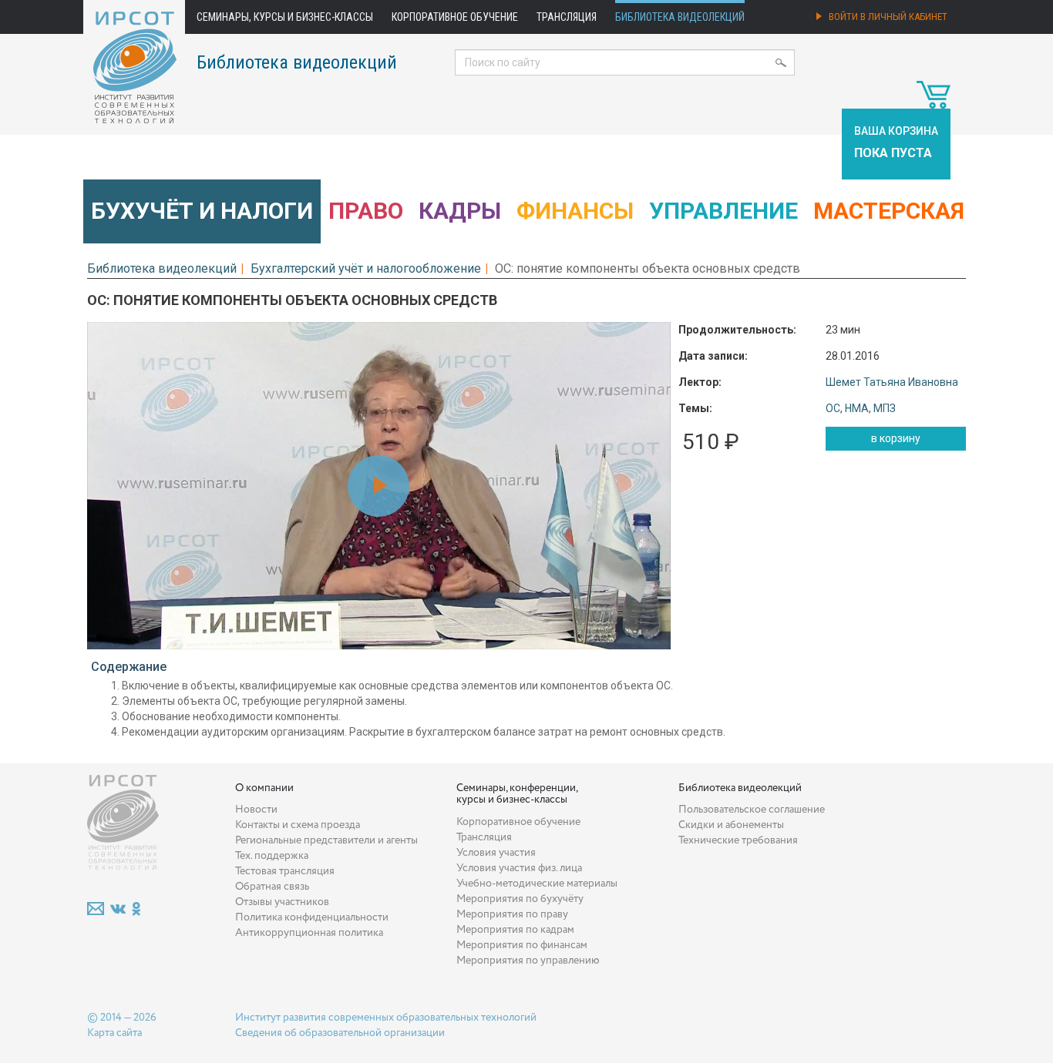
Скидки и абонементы (731, 825)
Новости (256, 809)
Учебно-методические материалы (536, 883)
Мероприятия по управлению (528, 960)
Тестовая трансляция (285, 871)
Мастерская (888, 210)
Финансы (575, 210)
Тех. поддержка (271, 855)
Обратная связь (272, 886)
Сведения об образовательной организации (340, 1033)
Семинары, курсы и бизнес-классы (285, 17)
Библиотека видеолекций (680, 17)
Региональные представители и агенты (326, 840)
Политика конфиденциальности (312, 917)
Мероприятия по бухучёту (520, 899)
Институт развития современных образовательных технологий (386, 1017)
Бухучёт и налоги (202, 210)
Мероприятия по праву (512, 914)
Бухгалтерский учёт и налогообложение (366, 268)
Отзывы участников (282, 902)
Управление (723, 210)
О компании (264, 788)
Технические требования (738, 840)
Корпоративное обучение (455, 17)
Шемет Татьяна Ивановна (892, 382)
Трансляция (567, 17)
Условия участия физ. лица (519, 868)
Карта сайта (114, 1033)
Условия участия (496, 852)
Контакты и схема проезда (297, 825)
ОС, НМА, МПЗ (861, 408)
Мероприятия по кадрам (515, 929)
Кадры (460, 210)
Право (365, 210)
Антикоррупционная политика (309, 933)
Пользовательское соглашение (751, 809)
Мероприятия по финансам (521, 945)
